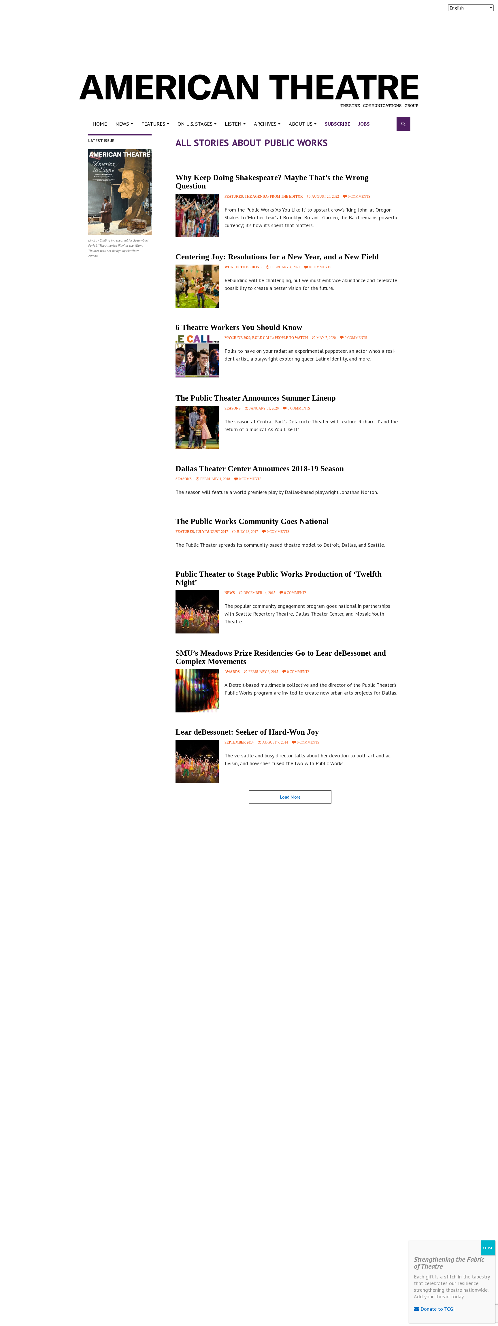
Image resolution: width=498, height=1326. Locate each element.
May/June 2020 (237, 338)
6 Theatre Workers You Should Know (239, 327)
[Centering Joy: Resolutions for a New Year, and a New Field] (197, 286)
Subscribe (337, 123)
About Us (300, 123)
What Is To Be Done (243, 267)
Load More (290, 797)
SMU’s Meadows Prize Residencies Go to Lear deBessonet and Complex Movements (281, 657)
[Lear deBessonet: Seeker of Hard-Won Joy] (197, 761)
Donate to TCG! (436, 1309)
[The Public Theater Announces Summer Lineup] (197, 427)
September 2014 (239, 742)
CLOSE (488, 1248)
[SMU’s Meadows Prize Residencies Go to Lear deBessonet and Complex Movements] (197, 690)
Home (100, 123)
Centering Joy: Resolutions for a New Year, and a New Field (277, 256)
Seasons (233, 408)
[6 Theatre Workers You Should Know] (197, 356)
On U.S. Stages (195, 123)
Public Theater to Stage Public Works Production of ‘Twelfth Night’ (279, 578)
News (122, 123)
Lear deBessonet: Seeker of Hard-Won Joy (247, 732)
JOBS (364, 123)
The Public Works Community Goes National (252, 521)
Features (153, 123)
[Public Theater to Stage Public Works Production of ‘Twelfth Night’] (197, 611)
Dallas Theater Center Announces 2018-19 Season (260, 468)
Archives (265, 123)
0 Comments (359, 197)
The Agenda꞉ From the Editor (274, 197)
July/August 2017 (212, 532)
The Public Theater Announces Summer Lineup (256, 398)
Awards (232, 672)
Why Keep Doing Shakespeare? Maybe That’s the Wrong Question (272, 181)
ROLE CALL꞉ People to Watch (280, 338)
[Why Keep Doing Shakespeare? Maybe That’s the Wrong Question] (197, 215)
